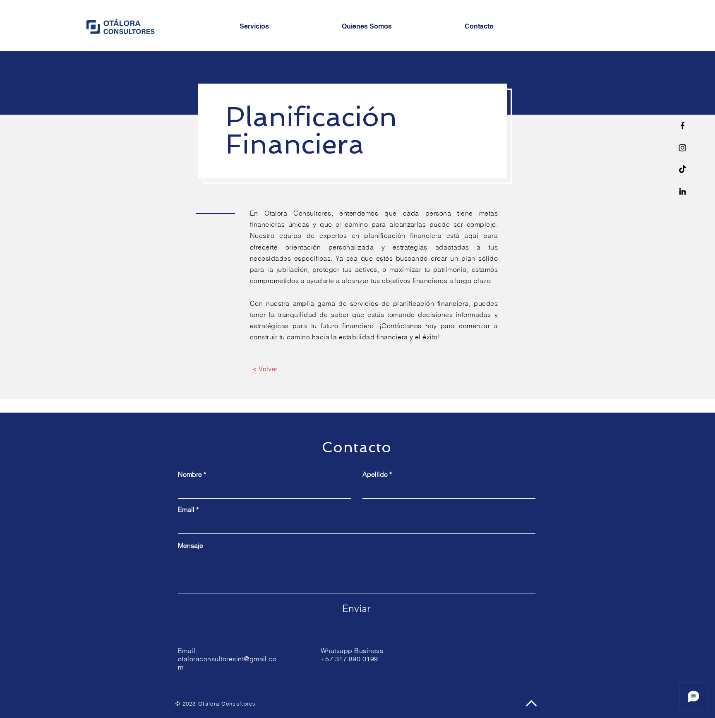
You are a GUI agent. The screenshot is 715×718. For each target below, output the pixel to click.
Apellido (375, 474)
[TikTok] (682, 169)
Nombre (190, 474)
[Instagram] (682, 147)
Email (186, 509)
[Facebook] (682, 125)
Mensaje (190, 545)
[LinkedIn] (682, 191)
